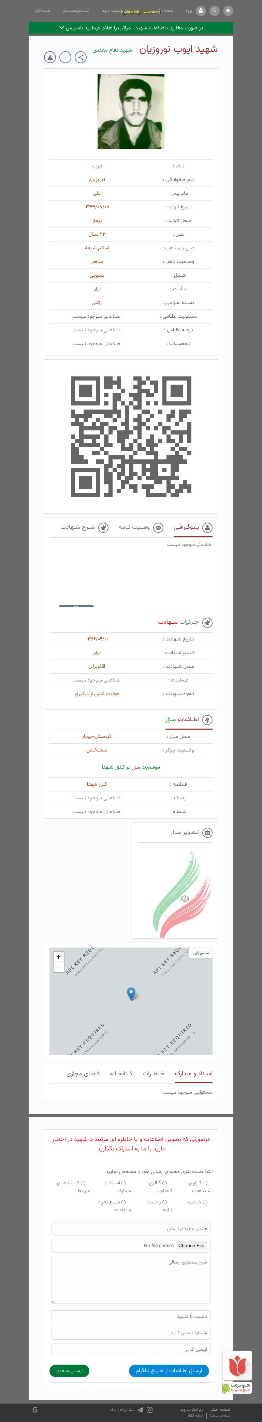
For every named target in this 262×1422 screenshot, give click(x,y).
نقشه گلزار (42, 11)
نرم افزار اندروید (191, 1410)
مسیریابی (201, 953)
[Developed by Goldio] (35, 1410)
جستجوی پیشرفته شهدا (120, 11)
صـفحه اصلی (220, 1410)
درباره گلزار (195, 1416)
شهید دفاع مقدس (112, 50)
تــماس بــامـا (220, 1416)
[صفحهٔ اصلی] (228, 11)
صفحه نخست (162, 11)
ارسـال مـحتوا (69, 1371)
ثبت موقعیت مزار (76, 11)
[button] (214, 11)
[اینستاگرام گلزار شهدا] (149, 1410)
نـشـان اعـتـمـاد (122, 1410)
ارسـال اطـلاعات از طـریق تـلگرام (169, 1371)
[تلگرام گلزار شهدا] (140, 1410)
